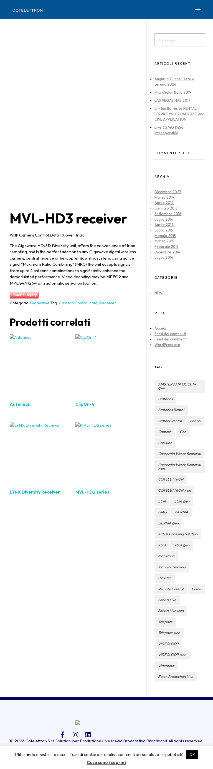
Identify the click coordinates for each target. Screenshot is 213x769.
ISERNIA (181, 512)
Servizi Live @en (171, 610)
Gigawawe (40, 302)
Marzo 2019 (164, 197)
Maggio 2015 (165, 235)
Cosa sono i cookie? (106, 762)
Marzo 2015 (164, 241)
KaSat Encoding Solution (177, 534)
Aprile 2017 (164, 202)
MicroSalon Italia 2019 (172, 92)
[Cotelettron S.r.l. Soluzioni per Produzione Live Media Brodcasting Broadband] (27, 10)
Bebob (195, 421)
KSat (162, 545)
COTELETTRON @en (174, 490)
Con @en (165, 443)
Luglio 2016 (163, 219)
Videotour (166, 665)
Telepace (165, 621)
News (159, 293)
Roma (196, 589)
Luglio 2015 (163, 230)
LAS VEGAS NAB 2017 (172, 100)
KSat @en (181, 545)
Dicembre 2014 (167, 252)
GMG (162, 512)
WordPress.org (167, 344)
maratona (166, 556)
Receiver (107, 302)
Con (183, 431)
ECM (162, 501)
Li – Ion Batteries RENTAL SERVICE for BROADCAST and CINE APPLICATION (179, 113)
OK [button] (192, 754)
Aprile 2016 (164, 224)
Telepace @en (169, 632)
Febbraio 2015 (166, 246)
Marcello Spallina (172, 567)
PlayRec (164, 578)
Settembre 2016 (167, 213)
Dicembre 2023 (167, 192)
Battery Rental (170, 421)
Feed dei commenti (170, 339)
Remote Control (170, 589)
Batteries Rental (171, 409)
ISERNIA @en (168, 523)
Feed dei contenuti (170, 334)
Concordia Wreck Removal (179, 453)
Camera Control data (78, 302)
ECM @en (181, 501)
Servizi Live (167, 600)
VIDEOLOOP (168, 643)
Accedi (160, 328)
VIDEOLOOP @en (172, 654)
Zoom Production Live (175, 676)
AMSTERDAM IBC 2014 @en (177, 386)
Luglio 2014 (163, 257)
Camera (164, 431)
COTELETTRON (170, 479)
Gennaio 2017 (166, 208)
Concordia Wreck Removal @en (179, 466)
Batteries (165, 399)
